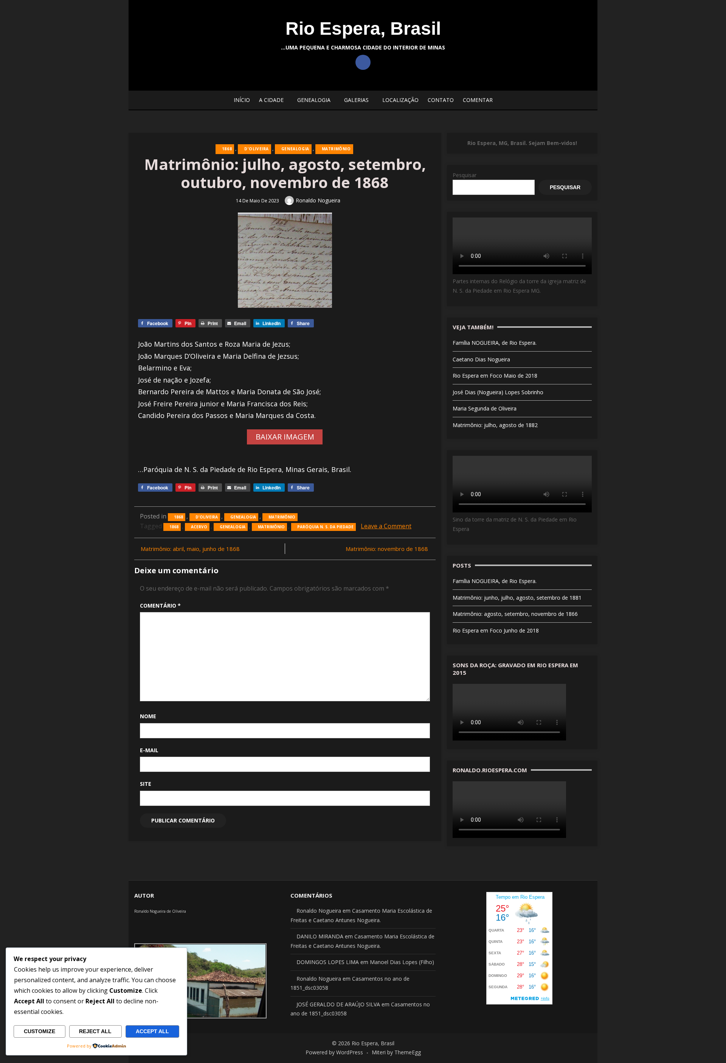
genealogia (232, 526)
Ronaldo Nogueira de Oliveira (160, 911)
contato (441, 99)
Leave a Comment (386, 526)
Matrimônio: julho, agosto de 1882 (495, 425)
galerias (356, 99)
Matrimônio (336, 148)
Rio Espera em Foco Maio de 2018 (495, 375)
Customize (39, 1031)
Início (242, 99)
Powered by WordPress (334, 1052)
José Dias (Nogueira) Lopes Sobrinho (498, 392)
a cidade (271, 99)
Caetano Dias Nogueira (481, 359)
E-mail (149, 750)
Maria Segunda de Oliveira (485, 408)
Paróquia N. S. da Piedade (325, 526)
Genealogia (313, 99)
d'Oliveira (256, 148)
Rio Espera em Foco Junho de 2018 (496, 630)
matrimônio (271, 526)
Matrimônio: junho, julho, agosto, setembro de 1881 (517, 597)
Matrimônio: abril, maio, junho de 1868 (190, 548)
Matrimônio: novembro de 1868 (387, 548)
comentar (478, 99)
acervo (199, 526)
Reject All (95, 1031)
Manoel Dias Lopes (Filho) (402, 962)
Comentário (160, 605)
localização (400, 99)
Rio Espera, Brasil (363, 29)
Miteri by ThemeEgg (396, 1052)
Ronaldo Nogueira (318, 200)
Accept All (152, 1031)
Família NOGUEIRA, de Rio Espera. (495, 342)
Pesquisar (464, 175)
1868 (227, 148)
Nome (148, 716)
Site (145, 783)
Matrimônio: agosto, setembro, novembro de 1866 (515, 613)
